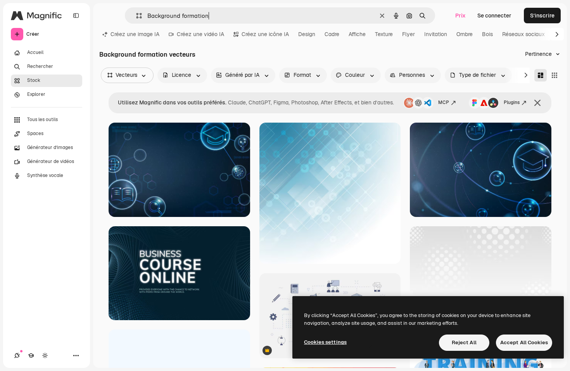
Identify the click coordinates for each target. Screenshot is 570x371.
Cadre (332, 34)
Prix (460, 15)
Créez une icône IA (265, 34)
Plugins (512, 102)
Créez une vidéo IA (200, 34)
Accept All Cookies (524, 342)
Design (306, 34)
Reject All (464, 342)
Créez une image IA (135, 34)
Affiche (357, 34)
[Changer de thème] (45, 355)
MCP (443, 102)
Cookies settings (325, 342)
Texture (384, 34)
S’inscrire (542, 15)
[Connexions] (17, 355)
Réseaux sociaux (523, 34)
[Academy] (31, 355)
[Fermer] (537, 102)
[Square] (554, 75)
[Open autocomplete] (136, 16)
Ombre (464, 34)
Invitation (435, 34)
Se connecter (494, 15)
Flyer (408, 34)
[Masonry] (540, 75)
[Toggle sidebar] (76, 15)
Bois (487, 34)
